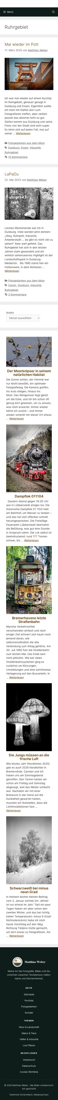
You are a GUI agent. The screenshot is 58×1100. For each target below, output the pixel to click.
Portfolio (29, 1000)
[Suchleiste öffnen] (53, 12)
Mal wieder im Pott (22, 44)
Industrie (35, 147)
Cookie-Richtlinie (29, 1072)
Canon (12, 285)
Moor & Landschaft (29, 1027)
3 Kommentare (17, 294)
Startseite (29, 994)
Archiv (10, 312)
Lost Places (29, 1045)
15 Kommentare (18, 157)
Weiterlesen (23, 133)
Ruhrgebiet (11, 152)
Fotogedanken (29, 1006)
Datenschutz (29, 1066)
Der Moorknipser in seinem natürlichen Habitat (29, 373)
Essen (24, 147)
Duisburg (13, 147)
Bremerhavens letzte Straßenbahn (29, 620)
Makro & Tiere (29, 1033)
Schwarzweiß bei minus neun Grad (29, 890)
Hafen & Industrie (29, 1039)
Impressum (29, 1059)
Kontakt (29, 1012)
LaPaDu (12, 174)
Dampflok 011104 (29, 496)
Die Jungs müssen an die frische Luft (29, 757)
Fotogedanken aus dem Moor (26, 143)
